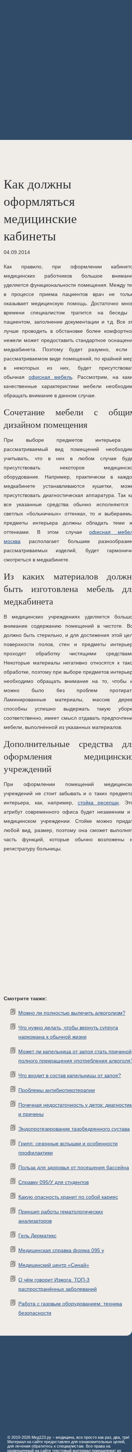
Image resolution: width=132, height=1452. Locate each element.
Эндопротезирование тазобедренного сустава (74, 1129)
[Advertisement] (66, 70)
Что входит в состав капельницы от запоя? (69, 1075)
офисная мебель (50, 377)
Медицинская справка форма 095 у (61, 1250)
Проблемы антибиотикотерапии (56, 1090)
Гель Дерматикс (37, 1235)
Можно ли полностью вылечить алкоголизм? (71, 1013)
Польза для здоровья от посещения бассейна (73, 1167)
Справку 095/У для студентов (53, 1182)
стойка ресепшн (98, 803)
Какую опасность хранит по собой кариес (68, 1197)
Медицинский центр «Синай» (53, 1265)
